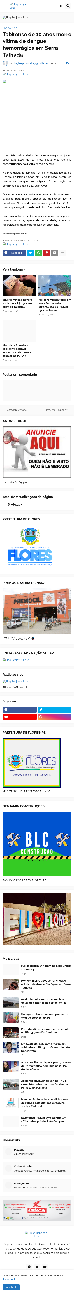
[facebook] (20, 710)
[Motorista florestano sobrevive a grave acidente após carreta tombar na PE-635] (19, 331)
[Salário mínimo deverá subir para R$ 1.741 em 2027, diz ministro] (19, 285)
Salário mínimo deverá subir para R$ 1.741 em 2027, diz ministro (17, 303)
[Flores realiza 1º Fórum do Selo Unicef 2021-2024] (11, 969)
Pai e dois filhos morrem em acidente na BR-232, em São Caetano (45, 1030)
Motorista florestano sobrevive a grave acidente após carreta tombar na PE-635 (17, 351)
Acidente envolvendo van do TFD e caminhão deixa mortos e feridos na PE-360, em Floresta (44, 1084)
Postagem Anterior (16, 409)
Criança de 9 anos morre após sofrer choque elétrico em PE (44, 1015)
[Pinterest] (46, 253)
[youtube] (20, 717)
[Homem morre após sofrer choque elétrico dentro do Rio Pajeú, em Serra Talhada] (11, 984)
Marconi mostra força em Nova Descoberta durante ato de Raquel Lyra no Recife (54, 305)
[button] (5, 6)
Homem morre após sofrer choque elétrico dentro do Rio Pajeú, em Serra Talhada (46, 984)
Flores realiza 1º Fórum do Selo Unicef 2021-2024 (46, 967)
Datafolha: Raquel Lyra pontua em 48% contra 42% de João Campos (43, 1119)
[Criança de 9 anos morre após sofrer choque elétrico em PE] (11, 1017)
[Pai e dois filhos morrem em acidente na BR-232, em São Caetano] (11, 1032)
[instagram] (54, 717)
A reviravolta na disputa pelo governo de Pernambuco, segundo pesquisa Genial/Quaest (46, 1066)
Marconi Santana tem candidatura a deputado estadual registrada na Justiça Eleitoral (44, 1103)
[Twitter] (30, 253)
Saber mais (9, 1279)
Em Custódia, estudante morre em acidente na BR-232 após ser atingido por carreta (45, 1047)
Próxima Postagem (57, 409)
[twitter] (54, 710)
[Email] (54, 253)
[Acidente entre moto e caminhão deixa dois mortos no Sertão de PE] (11, 1002)
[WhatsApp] (38, 253)
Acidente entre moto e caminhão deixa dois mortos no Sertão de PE (43, 1000)
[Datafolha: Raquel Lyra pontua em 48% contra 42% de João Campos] (11, 1121)
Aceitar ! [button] (11, 1287)
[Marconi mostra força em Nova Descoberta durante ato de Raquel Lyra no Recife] (54, 285)
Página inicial (10, 28)
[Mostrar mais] (62, 253)
